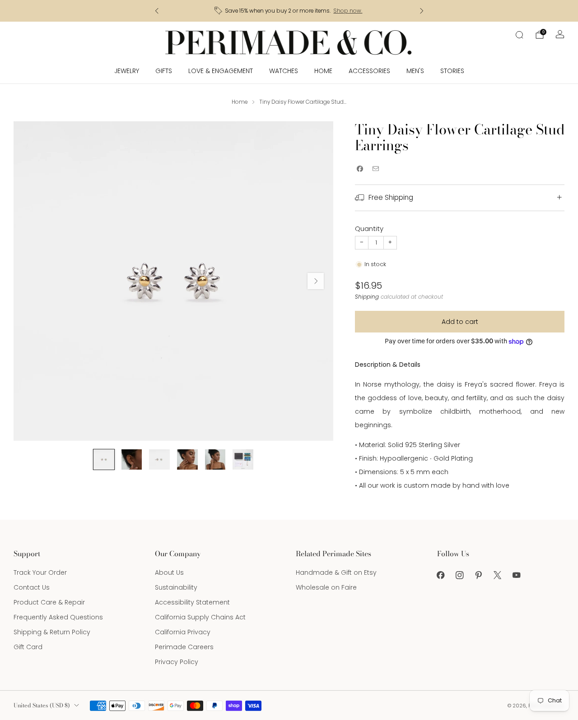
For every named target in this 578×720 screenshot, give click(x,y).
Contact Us (32, 587)
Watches (283, 70)
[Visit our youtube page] (516, 575)
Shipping (367, 296)
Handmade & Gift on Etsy (336, 572)
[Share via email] (375, 169)
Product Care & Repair (49, 602)
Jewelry (126, 70)
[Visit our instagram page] (459, 575)
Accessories (369, 70)
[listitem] (289, 11)
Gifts (163, 70)
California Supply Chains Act (200, 617)
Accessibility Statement (192, 602)
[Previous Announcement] (157, 11)
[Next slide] (315, 281)
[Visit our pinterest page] (478, 575)
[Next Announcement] (422, 11)
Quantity (369, 228)
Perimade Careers (184, 646)
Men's (415, 70)
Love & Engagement (220, 70)
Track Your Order (40, 572)
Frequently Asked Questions (58, 617)
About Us (169, 572)
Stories (452, 70)
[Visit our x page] (497, 575)
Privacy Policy (176, 661)
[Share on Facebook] (359, 169)
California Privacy (182, 632)
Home (323, 70)
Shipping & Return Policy (52, 632)
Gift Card (28, 646)
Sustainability (176, 587)
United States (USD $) (42, 705)
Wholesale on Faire (326, 587)
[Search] (519, 34)
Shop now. (347, 10)
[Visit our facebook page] (440, 575)
